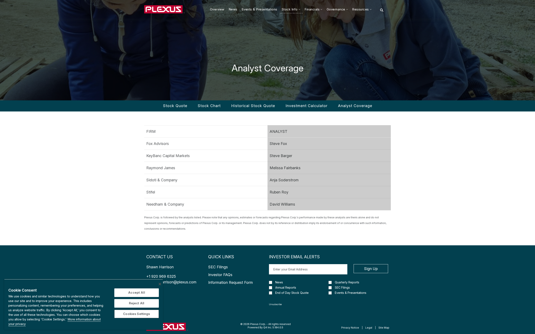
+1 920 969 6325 (161, 276)
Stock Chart (209, 106)
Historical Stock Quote (253, 106)
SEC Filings (218, 267)
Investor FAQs (220, 275)
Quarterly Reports (347, 282)
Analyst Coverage (355, 106)
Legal (368, 327)
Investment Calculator (306, 106)
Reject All (136, 303)
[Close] (160, 284)
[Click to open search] (382, 10)
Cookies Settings (136, 314)
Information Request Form (230, 282)
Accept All (136, 292)
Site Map (383, 327)
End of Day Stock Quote (292, 292)
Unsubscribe (275, 304)
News (279, 282)
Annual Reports (285, 287)
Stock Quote (175, 106)
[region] (83, 304)
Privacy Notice (350, 327)
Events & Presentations (350, 292)
